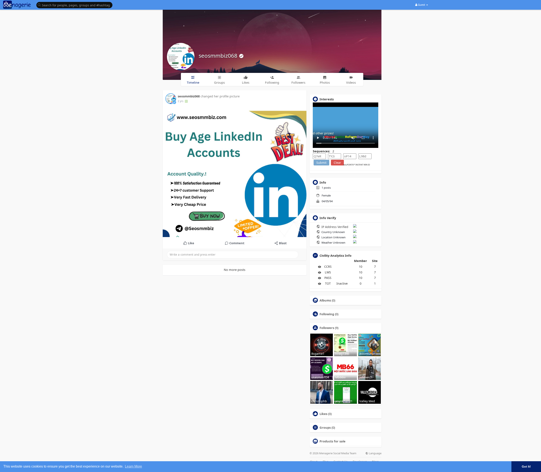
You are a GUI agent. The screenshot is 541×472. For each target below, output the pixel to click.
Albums (325, 300)
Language (374, 453)
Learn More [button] (133, 466)
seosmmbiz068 (219, 55)
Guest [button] (421, 5)
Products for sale (333, 441)
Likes (323, 413)
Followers (327, 327)
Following (327, 314)
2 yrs (180, 101)
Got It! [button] (526, 466)
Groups (325, 427)
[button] (75, 4)
